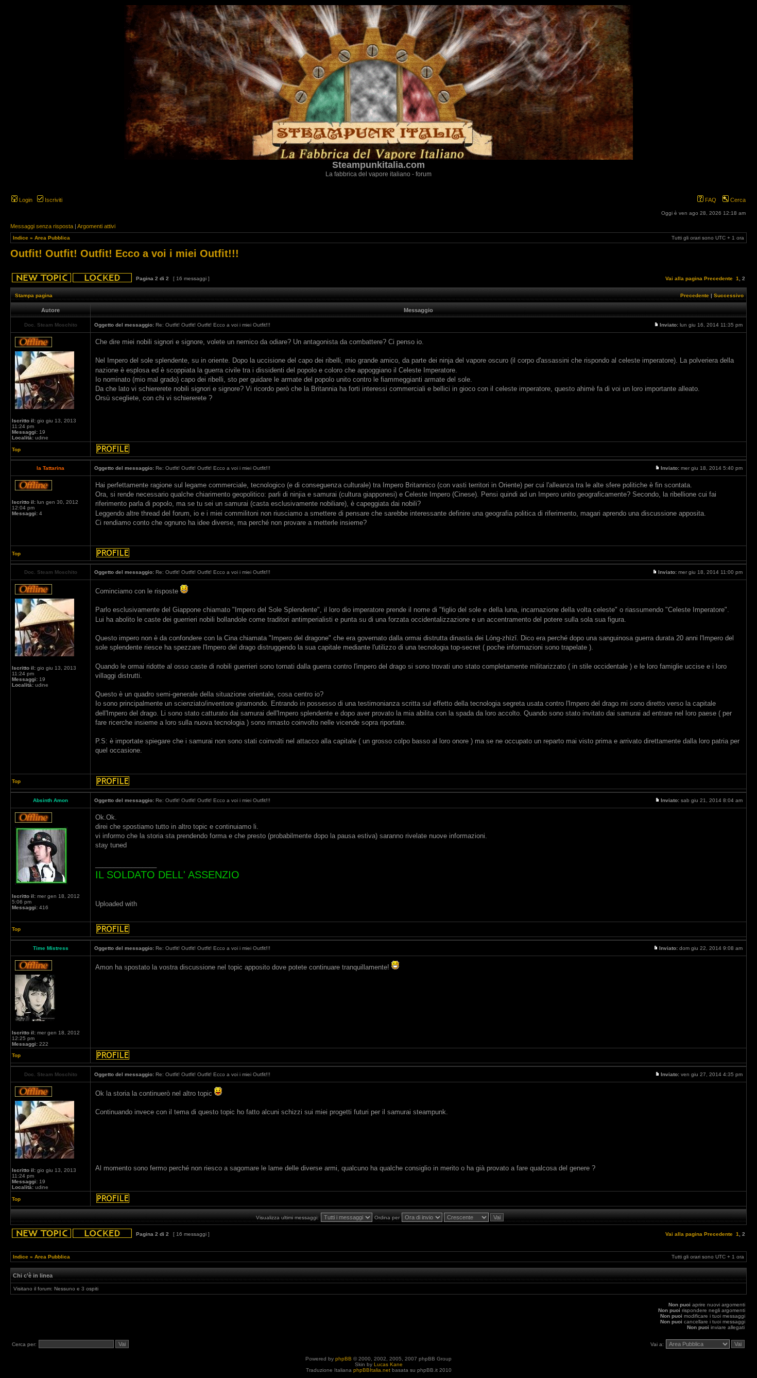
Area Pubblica (52, 238)
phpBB (343, 1359)
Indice (20, 238)
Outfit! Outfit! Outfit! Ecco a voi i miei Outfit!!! (124, 253)
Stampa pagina (34, 295)
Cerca (737, 200)
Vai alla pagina (683, 278)
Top (16, 449)
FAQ (709, 200)
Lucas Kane (388, 1364)
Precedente (718, 278)
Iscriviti (52, 200)
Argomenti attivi (96, 226)
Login (25, 200)
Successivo (729, 295)
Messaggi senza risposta (41, 226)
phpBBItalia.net (371, 1370)
